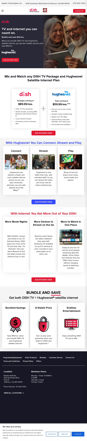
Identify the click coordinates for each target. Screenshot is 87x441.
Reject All (65, 434)
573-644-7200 (79, 3)
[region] (43, 432)
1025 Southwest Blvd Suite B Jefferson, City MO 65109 (47, 3)
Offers (38, 361)
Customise (51, 434)
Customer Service (55, 358)
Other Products (31, 358)
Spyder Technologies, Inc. (12, 3)
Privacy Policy (28, 361)
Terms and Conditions (11, 361)
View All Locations (13, 393)
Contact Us (79, 11)
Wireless (43, 358)
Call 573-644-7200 (10, 60)
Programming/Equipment (12, 358)
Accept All (78, 434)
